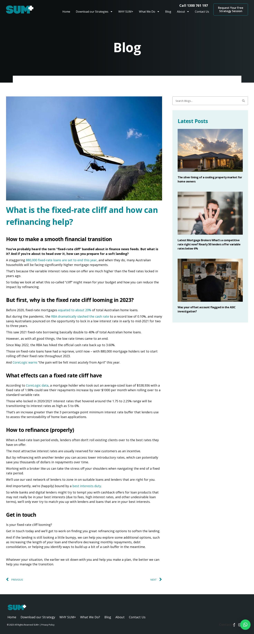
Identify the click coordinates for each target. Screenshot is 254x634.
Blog (168, 11)
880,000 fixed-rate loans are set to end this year (61, 260)
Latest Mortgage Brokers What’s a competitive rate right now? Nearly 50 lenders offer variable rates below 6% (209, 244)
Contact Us (202, 11)
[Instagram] (239, 624)
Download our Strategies (92, 11)
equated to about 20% (74, 310)
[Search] (243, 101)
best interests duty (86, 486)
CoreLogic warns (25, 362)
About (181, 11)
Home (66, 11)
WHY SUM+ (125, 11)
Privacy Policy (47, 624)
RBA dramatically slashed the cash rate (80, 316)
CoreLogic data (37, 385)
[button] (245, 624)
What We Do (147, 11)
